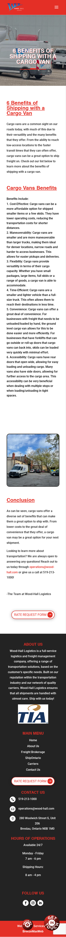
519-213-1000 (27, 799)
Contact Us (33, 769)
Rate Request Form (30, 615)
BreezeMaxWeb (33, 931)
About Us (33, 746)
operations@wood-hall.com (36, 808)
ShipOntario (33, 758)
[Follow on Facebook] (26, 903)
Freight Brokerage (33, 752)
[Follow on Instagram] (33, 903)
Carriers (33, 764)
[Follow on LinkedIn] (40, 903)
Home (33, 740)
